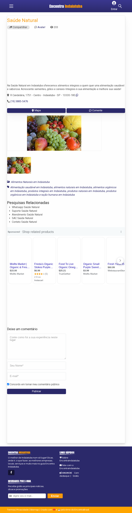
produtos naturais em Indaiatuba (86, 191)
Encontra (65, 6)
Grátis (76, 476)
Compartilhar (19, 27)
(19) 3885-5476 (19, 101)
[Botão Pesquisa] (120, 6)
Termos (11, 509)
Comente (97, 110)
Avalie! (41, 27)
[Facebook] (11, 472)
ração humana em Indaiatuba (58, 194)
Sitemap (34, 509)
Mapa (37, 110)
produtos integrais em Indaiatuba (47, 191)
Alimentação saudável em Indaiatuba (31, 187)
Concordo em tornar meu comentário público (34, 384)
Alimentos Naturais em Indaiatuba (30, 181)
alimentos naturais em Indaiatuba (73, 187)
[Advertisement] (66, 58)
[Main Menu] (11, 6)
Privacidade (22, 509)
